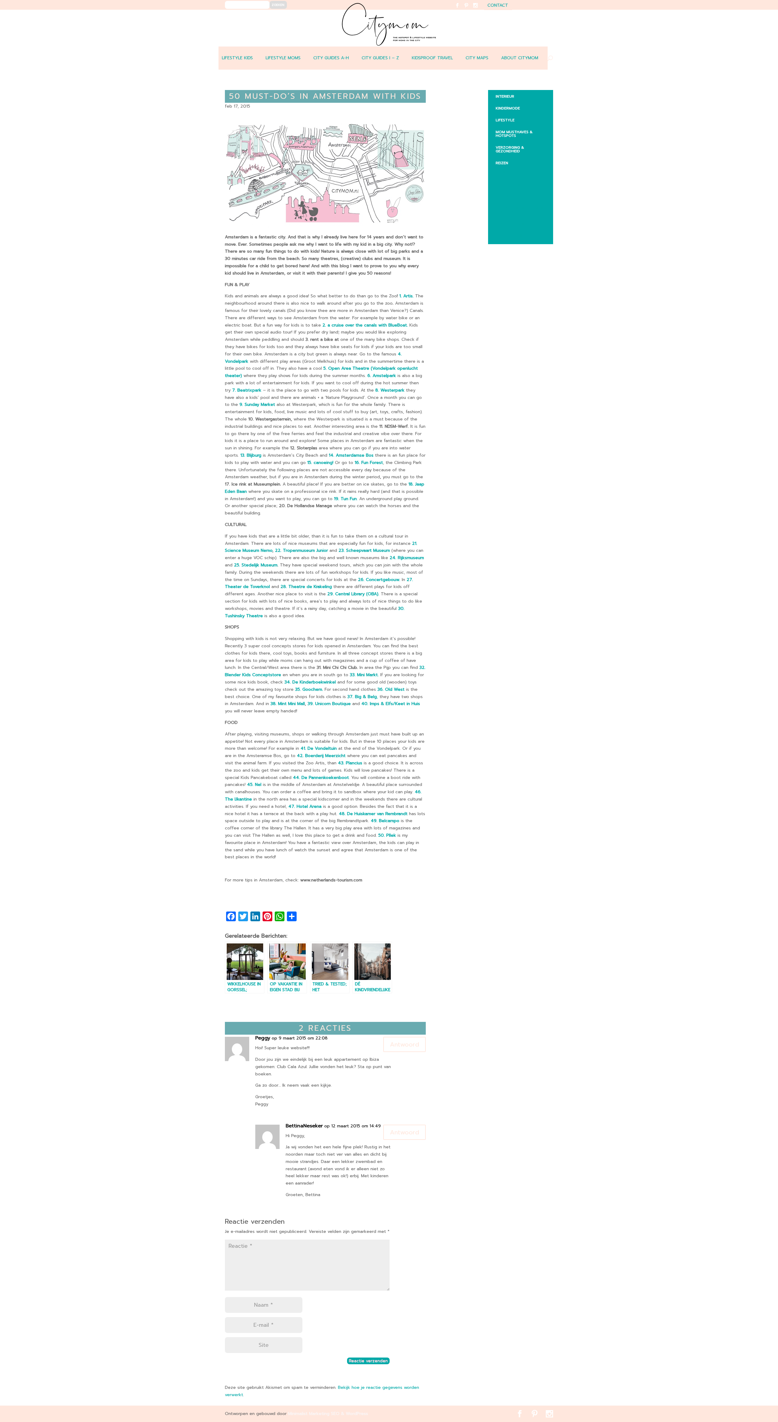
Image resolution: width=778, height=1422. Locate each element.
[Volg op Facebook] (461, 9)
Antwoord (404, 1044)
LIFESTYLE (505, 120)
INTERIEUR (505, 96)
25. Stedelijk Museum (254, 565)
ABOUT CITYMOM (519, 58)
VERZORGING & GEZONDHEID (510, 149)
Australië (510, 184)
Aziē (504, 196)
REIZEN (502, 163)
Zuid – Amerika (515, 235)
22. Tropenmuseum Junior (302, 550)
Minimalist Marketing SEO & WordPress (328, 1413)
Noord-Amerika (516, 224)
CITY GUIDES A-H (331, 58)
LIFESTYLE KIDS (237, 58)
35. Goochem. (309, 689)
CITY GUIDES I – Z (380, 58)
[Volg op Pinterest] (470, 9)
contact (497, 6)
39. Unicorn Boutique (329, 704)
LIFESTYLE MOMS (283, 58)
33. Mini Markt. (364, 675)
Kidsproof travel (432, 58)
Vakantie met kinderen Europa (523, 210)
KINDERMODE (508, 108)
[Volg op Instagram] (479, 9)
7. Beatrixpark (246, 390)
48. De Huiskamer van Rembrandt (373, 814)
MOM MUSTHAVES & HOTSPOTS (514, 133)
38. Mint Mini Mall (287, 704)
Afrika (506, 172)
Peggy (262, 1038)
